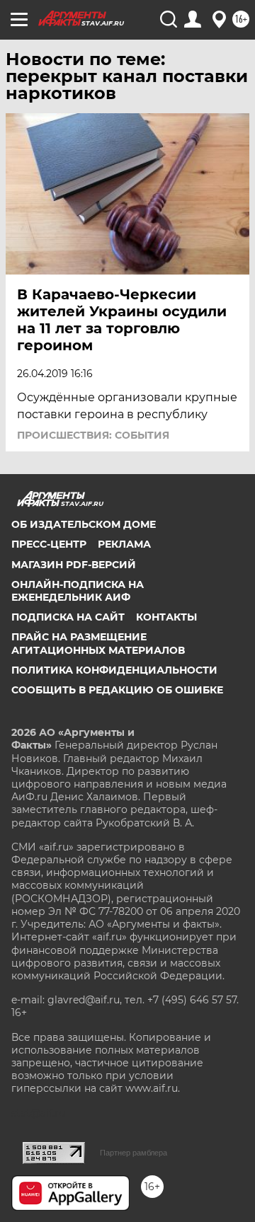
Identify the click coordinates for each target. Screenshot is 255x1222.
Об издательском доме (83, 524)
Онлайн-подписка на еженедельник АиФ (77, 591)
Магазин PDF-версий (73, 564)
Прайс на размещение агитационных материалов (98, 643)
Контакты (166, 617)
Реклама (124, 544)
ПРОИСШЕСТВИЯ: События (93, 435)
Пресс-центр (48, 544)
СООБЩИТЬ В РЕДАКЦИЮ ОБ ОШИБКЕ (117, 690)
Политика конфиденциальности (114, 670)
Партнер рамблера (133, 1152)
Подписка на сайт (68, 617)
